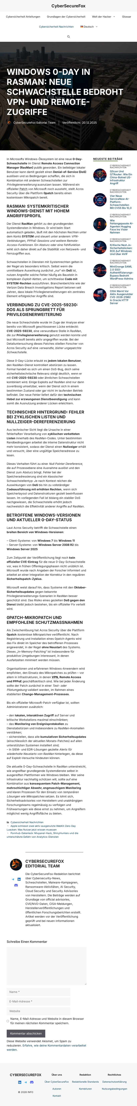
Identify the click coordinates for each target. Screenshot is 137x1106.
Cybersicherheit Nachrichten (56, 26)
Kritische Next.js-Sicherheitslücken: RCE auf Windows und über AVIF (121, 249)
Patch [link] (23, 189)
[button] (68, 37)
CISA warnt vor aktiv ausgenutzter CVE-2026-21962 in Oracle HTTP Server (121, 297)
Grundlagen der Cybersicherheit (66, 16)
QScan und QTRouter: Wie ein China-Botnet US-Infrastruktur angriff (121, 177)
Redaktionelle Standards (85, 1081)
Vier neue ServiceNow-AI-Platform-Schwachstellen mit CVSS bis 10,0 (121, 202)
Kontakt (57, 1095)
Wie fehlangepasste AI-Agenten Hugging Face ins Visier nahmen (121, 226)
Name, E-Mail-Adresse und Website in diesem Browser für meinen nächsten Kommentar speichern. (47, 1021)
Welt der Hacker (101, 16)
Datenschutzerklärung (114, 1081)
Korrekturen (85, 1088)
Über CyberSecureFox (57, 1081)
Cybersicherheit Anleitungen (23, 16)
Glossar (126, 16)
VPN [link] (55, 677)
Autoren (56, 1088)
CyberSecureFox (68, 5)
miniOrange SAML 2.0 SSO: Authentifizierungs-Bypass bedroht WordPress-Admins (121, 272)
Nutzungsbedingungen (114, 1088)
